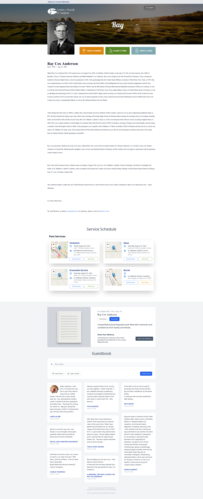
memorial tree (73, 211)
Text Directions (76, 259)
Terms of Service (107, 490)
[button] (59, 248)
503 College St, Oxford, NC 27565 (139, 278)
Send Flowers (145, 282)
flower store (104, 211)
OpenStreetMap (103, 493)
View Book (102, 319)
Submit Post (146, 374)
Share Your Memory (144, 339)
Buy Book (114, 319)
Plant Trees (91, 259)
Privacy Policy (95, 490)
